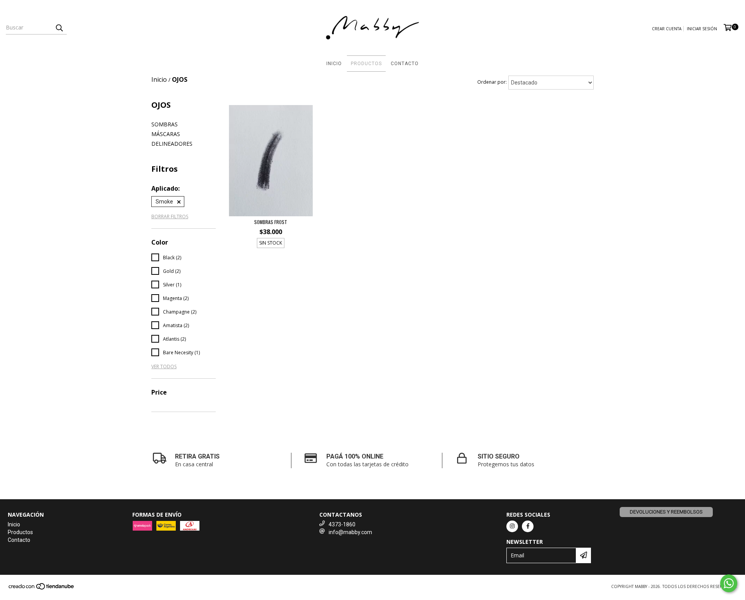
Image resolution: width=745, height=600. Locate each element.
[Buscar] (59, 27)
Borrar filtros (169, 216)
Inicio (334, 63)
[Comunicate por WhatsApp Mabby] (728, 583)
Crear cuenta (666, 28)
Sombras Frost (270, 222)
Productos (366, 63)
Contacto (405, 63)
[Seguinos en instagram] (512, 526)
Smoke (164, 201)
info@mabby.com (350, 532)
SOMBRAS (164, 124)
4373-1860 (342, 524)
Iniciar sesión (702, 28)
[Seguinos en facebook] (528, 526)
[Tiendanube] (42, 588)
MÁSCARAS (165, 134)
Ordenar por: (492, 82)
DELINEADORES (171, 143)
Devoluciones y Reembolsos (666, 512)
